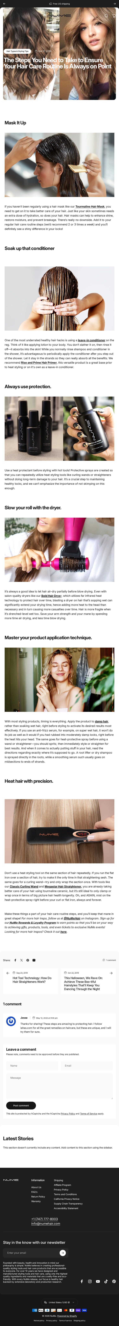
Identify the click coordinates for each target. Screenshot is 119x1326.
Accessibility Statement (66, 1208)
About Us (36, 1187)
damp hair (101, 721)
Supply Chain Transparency (68, 1203)
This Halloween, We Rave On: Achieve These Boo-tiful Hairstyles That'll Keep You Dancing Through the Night (83, 983)
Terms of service (65, 1321)
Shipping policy (79, 1321)
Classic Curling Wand (24, 886)
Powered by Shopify (67, 1316)
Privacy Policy (68, 1113)
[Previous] (4, 3)
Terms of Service (88, 1113)
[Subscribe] (63, 1253)
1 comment (111, 960)
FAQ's (34, 1192)
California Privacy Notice (66, 1199)
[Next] (114, 3)
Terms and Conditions (65, 1194)
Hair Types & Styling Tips (17, 51)
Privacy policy (51, 1321)
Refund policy (39, 1321)
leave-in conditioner (91, 340)
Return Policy (38, 1196)
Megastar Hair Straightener (63, 886)
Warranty (36, 1201)
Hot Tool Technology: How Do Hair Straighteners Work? (32, 980)
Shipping (58, 1180)
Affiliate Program (62, 1185)
